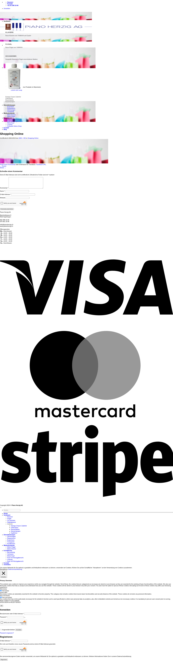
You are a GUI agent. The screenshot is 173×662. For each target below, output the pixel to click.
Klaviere (10, 517)
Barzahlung (11, 552)
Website (2, 198)
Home (6, 513)
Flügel (9, 518)
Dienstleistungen (9, 535)
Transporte (10, 111)
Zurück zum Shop (16, 90)
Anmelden (18, 629)
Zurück (3, 166)
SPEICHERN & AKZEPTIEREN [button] (10, 602)
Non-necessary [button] (5, 595)
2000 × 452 (22, 138)
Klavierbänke (15, 529)
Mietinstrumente (9, 545)
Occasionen (11, 520)
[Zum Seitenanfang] (0, 507)
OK (1, 605)
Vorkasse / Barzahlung (14, 119)
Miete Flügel (11, 116)
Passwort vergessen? (7, 633)
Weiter (3, 168)
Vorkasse (10, 554)
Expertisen (10, 106)
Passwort (3, 617)
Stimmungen (11, 110)
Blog (5, 129)
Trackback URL (41, 164)
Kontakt (6, 128)
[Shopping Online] (54, 163)
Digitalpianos (11, 522)
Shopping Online (33, 138)
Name (2, 191)
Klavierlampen (15, 531)
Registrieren (4, 659)
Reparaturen (11, 108)
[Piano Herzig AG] (46, 31)
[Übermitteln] (88, 512)
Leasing (9, 124)
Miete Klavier (11, 115)
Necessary (5, 591)
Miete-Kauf (10, 123)
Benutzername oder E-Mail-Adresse (12, 613)
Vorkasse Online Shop (14, 126)
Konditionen (11, 544)
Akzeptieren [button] (4, 569)
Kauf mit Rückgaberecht (15, 121)
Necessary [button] (3, 589)
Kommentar (4, 188)
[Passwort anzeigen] (24, 617)
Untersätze (14, 527)
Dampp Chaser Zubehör (19, 526)
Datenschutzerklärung (15, 569)
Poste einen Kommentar (7, 164)
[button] (7, 8)
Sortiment (7, 515)
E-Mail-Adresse (5, 194)
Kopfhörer (14, 533)
